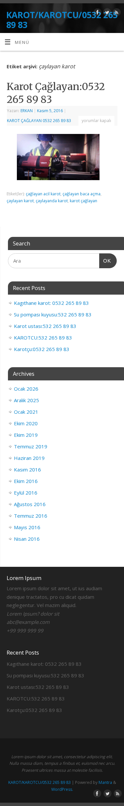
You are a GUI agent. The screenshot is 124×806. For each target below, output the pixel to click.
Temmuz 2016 (30, 515)
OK (105, 261)
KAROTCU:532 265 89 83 (43, 337)
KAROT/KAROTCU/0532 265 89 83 (62, 20)
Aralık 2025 (26, 400)
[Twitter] (106, 13)
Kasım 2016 (27, 469)
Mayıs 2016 (27, 527)
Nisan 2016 (27, 538)
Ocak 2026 (26, 388)
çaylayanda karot (52, 201)
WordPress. (62, 789)
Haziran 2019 (29, 458)
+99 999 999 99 (25, 630)
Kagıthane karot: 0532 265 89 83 (51, 303)
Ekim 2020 (26, 423)
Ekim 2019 (26, 435)
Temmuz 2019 (30, 446)
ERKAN (27, 110)
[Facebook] (97, 13)
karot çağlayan (83, 201)
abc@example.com (28, 622)
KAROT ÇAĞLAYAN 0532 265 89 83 (39, 120)
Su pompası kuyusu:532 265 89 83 (53, 314)
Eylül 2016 (25, 492)
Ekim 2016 (26, 481)
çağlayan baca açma (81, 194)
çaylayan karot (20, 201)
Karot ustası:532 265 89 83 (45, 326)
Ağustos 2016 (30, 504)
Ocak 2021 (26, 411)
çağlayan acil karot (43, 194)
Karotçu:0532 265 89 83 (41, 349)
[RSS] (116, 13)
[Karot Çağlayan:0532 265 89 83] (62, 158)
